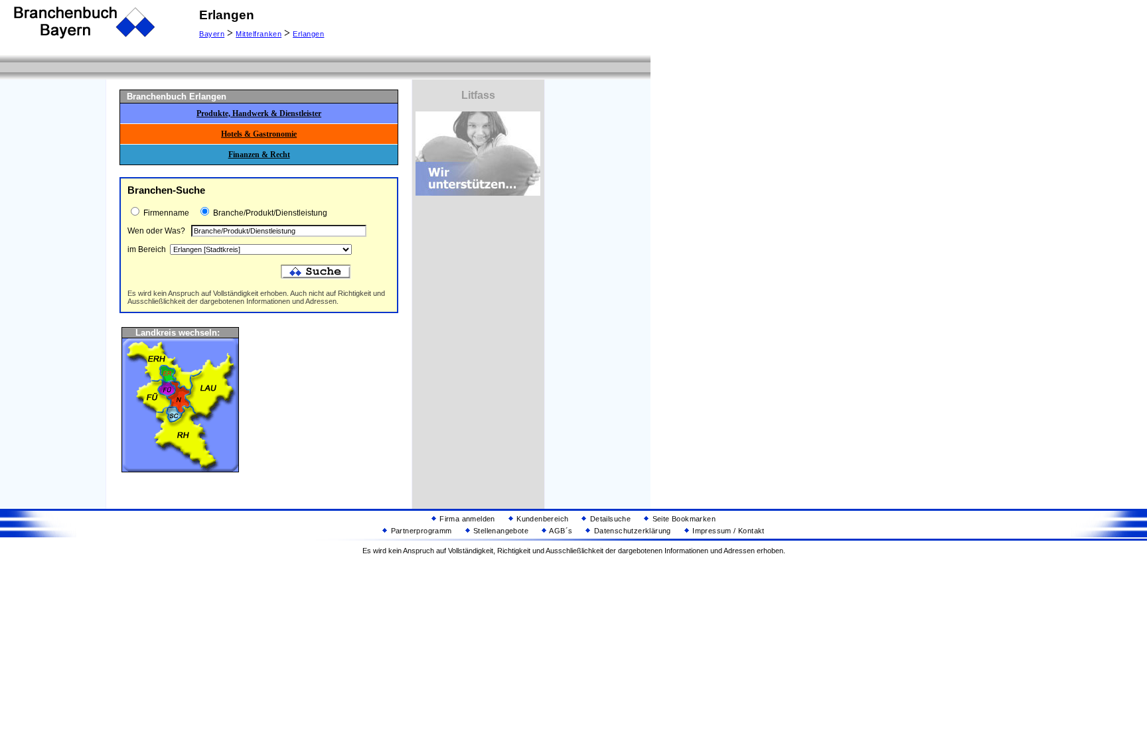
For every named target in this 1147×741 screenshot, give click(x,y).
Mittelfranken (258, 34)
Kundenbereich (541, 519)
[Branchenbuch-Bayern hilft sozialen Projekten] (478, 193)
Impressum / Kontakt (727, 531)
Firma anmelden (466, 519)
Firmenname (165, 213)
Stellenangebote (499, 531)
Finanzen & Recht (259, 154)
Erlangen (308, 34)
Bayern (211, 34)
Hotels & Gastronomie (259, 134)
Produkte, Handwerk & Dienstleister (258, 113)
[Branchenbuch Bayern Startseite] (85, 36)
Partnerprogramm (419, 531)
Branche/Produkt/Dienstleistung (269, 213)
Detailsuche (609, 519)
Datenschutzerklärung (630, 531)
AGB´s (560, 531)
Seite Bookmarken (683, 519)
